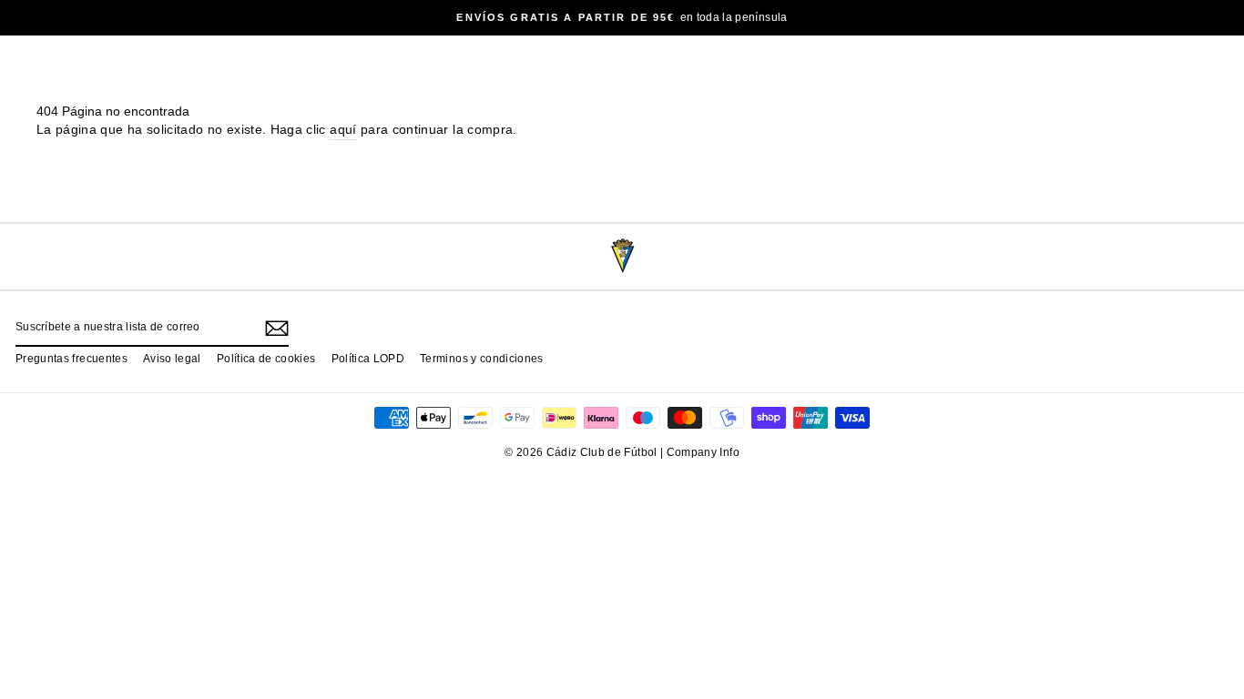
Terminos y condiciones (482, 358)
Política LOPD (368, 358)
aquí (343, 129)
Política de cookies (266, 358)
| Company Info (699, 452)
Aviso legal (172, 358)
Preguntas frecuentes (71, 358)
